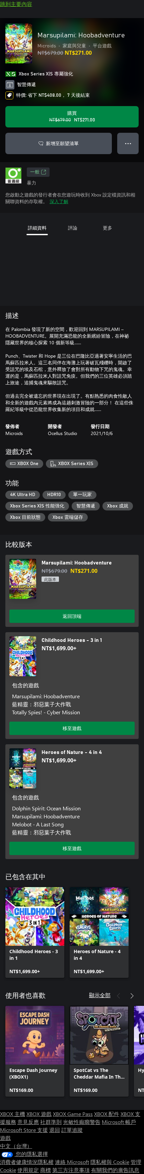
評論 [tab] (72, 228)
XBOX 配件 (106, 1113)
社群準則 (51, 1121)
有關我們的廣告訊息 (115, 1169)
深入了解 (59, 201)
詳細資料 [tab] (37, 228)
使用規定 (28, 1169)
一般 (35, 172)
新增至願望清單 (62, 143)
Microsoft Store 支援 (24, 1129)
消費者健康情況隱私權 (27, 1161)
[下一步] (132, 996)
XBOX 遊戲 (39, 1113)
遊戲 (5, 1137)
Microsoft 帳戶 (119, 1121)
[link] (34, 932)
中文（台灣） (16, 1145)
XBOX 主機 (12, 1113)
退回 (54, 1129)
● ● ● (128, 143)
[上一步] (118, 996)
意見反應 (28, 1121)
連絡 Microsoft (72, 1161)
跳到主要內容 (16, 3)
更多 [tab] (107, 228)
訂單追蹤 (72, 1129)
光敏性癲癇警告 (81, 1121)
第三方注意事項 (71, 1169)
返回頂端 (72, 616)
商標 (45, 1169)
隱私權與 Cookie (109, 1161)
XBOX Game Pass (73, 1113)
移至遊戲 (72, 728)
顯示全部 (100, 995)
